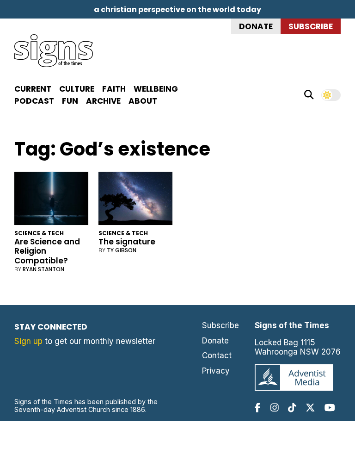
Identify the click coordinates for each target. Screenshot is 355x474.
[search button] (308, 95)
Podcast (34, 100)
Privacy (216, 370)
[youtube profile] (329, 407)
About (143, 100)
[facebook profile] (258, 407)
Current (32, 88)
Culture (76, 88)
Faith (114, 88)
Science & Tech (39, 233)
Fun (70, 100)
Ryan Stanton (43, 269)
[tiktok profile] (292, 407)
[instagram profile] (274, 407)
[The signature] (135, 200)
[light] (331, 95)
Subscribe (310, 26)
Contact (217, 355)
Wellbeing (156, 88)
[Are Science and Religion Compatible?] (51, 200)
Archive (103, 100)
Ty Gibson (121, 250)
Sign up (28, 341)
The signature (126, 241)
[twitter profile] (310, 407)
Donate (256, 26)
